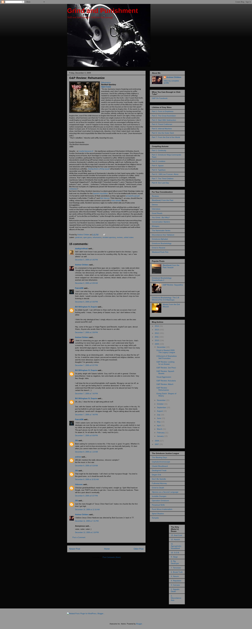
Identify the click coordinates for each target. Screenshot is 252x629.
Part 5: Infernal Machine (162, 129)
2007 (157, 444)
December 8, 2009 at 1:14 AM (86, 452)
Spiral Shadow (158, 514)
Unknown (79, 484)
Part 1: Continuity (159, 150)
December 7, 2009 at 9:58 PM (86, 436)
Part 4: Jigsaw (158, 165)
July (159, 415)
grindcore (78, 237)
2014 (157, 326)
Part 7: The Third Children (163, 178)
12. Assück (175, 539)
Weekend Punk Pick (160, 252)
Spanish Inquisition (100, 194)
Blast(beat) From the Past (162, 200)
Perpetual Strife (158, 505)
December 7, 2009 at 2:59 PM (86, 332)
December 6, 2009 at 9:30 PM (86, 302)
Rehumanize (106, 82)
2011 (157, 337)
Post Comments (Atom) (112, 557)
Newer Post (74, 549)
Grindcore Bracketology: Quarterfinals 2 (162, 279)
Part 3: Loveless (158, 161)
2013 (157, 330)
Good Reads (157, 213)
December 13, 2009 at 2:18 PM (87, 532)
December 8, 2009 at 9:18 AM (86, 466)
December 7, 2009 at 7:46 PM (86, 415)
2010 (157, 340)
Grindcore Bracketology (161, 243)
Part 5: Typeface (159, 170)
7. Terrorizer (176, 568)
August (160, 411)
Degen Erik (156, 475)
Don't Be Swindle (159, 479)
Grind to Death (158, 488)
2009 (157, 344)
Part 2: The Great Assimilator (164, 116)
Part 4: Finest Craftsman (162, 124)
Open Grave (106, 87)
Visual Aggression (163, 377)
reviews (120, 237)
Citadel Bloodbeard (160, 466)
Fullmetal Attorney (159, 483)
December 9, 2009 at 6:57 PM (86, 496)
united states (129, 237)
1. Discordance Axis (176, 598)
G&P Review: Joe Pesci (166, 368)
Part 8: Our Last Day (160, 183)
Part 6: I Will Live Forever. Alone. (165, 174)
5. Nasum (175, 576)
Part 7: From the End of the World (166, 137)
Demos (155, 205)
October (160, 404)
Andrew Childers (82, 265)
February (161, 433)
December (161, 347)
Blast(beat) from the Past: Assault (171, 266)
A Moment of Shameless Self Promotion (166, 357)
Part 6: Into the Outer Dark (163, 133)
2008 (157, 441)
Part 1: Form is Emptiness (162, 111)
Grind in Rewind (158, 248)
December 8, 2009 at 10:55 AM (87, 479)
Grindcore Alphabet (160, 239)
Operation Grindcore (160, 500)
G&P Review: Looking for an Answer (165, 363)
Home (107, 549)
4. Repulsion (176, 581)
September (162, 407)
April (159, 425)
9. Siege (174, 557)
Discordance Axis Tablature (163, 235)
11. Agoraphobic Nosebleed (176, 546)
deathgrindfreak (81, 249)
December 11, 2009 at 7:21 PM (87, 521)
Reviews (155, 196)
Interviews (156, 209)
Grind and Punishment (102, 10)
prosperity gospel (133, 196)
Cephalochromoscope (161, 462)
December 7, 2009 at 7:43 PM (86, 394)
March (160, 429)
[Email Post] (104, 235)
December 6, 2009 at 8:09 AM (86, 283)
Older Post (138, 549)
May (159, 422)
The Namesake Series (161, 230)
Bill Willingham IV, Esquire (86, 307)
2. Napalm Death (175, 590)
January (160, 436)
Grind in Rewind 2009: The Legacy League (165, 351)
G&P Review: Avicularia (166, 381)
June (159, 418)
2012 (157, 333)
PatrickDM (79, 288)
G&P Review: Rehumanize (162, 389)
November (161, 400)
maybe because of (86, 151)
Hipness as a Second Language (165, 492)
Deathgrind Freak (159, 470)
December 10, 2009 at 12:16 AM (87, 510)
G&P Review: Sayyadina (173, 285)
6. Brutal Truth (177, 572)
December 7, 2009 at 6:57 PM (86, 365)
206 (76, 441)
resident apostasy (109, 237)
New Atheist (116, 201)
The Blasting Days (159, 457)
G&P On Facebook (159, 98)
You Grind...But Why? (161, 217)
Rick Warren (104, 198)
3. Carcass (175, 585)
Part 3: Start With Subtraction (164, 120)
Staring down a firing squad (98, 169)
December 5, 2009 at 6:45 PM (86, 260)
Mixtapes (155, 226)
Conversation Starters (161, 222)
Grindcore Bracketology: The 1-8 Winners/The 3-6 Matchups (165, 298)
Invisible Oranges (159, 496)
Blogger (139, 624)
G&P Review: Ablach (164, 384)
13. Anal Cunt (176, 535)
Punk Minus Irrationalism (162, 509)
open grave (87, 237)
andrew (78, 457)
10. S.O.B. (175, 553)
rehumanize (97, 237)
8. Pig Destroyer (175, 562)
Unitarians (73, 189)
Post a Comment (78, 537)
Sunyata (155, 518)
